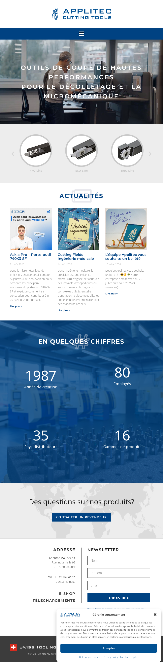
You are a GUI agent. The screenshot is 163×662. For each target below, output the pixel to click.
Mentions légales (129, 657)
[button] (155, 615)
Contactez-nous (65, 582)
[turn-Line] (127, 150)
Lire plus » (16, 306)
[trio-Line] (81, 150)
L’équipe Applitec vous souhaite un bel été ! (125, 257)
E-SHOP (67, 593)
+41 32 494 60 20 (64, 577)
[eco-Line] (36, 150)
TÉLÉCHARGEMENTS (54, 600)
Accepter (109, 648)
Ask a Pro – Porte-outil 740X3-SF (30, 257)
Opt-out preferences (90, 657)
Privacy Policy (111, 657)
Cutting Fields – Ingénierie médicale (76, 257)
